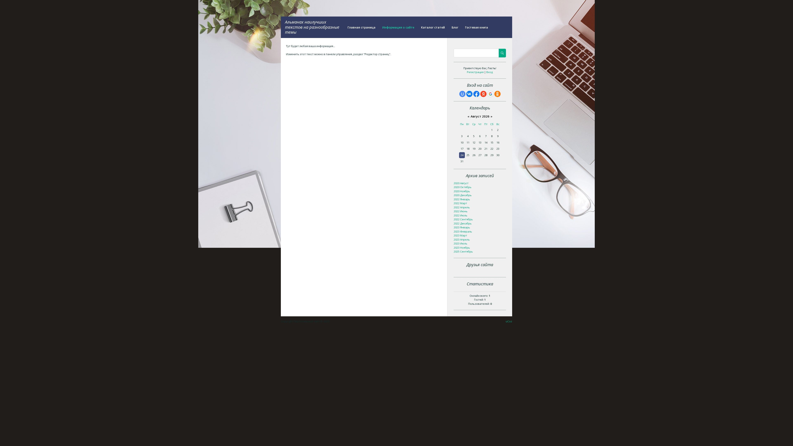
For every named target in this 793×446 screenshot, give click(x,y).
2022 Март (460, 203)
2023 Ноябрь (462, 247)
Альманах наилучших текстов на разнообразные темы (312, 27)
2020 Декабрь (463, 195)
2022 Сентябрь (463, 219)
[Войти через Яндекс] (483, 94)
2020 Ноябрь (462, 191)
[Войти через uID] (462, 94)
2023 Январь (462, 227)
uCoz (509, 321)
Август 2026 (480, 116)
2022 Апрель (462, 207)
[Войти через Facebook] (476, 94)
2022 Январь (462, 199)
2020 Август (461, 183)
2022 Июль (460, 215)
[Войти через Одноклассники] (497, 94)
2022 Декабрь (463, 223)
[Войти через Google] (490, 94)
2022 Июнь (461, 211)
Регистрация (475, 72)
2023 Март (460, 235)
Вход (489, 72)
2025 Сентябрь (463, 251)
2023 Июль (460, 243)
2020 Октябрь (462, 187)
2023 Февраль (463, 231)
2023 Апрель (462, 239)
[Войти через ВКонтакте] (469, 94)
